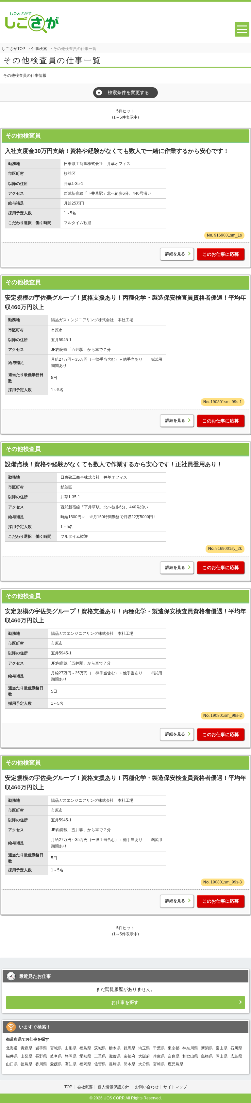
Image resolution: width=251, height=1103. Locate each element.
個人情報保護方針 (114, 1087)
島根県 (207, 1056)
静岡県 (70, 1056)
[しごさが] (32, 21)
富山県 (221, 1048)
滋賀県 (115, 1056)
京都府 (129, 1056)
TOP (68, 1087)
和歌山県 (190, 1056)
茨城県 (100, 1048)
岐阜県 (56, 1056)
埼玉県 (144, 1048)
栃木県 (115, 1048)
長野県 (41, 1056)
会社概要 (85, 1087)
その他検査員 (23, 135)
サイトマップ (175, 1087)
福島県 (85, 1048)
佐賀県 (100, 1064)
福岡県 (85, 1064)
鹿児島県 (175, 1064)
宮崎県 (159, 1064)
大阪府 (144, 1056)
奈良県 (173, 1056)
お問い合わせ (147, 1087)
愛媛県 (56, 1064)
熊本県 (129, 1064)
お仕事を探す (125, 1002)
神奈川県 (190, 1048)
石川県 (236, 1048)
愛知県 (85, 1056)
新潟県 (207, 1048)
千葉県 (159, 1048)
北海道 (12, 1048)
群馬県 (129, 1048)
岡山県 (221, 1056)
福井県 (12, 1056)
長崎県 (115, 1064)
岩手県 (41, 1048)
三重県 (100, 1056)
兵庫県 (159, 1056)
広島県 (236, 1056)
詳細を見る (175, 254)
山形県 (70, 1048)
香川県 (41, 1064)
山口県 (12, 1064)
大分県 (144, 1064)
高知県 (70, 1064)
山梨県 (26, 1056)
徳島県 (26, 1064)
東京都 (173, 1048)
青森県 (26, 1048)
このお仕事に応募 (220, 254)
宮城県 (56, 1048)
